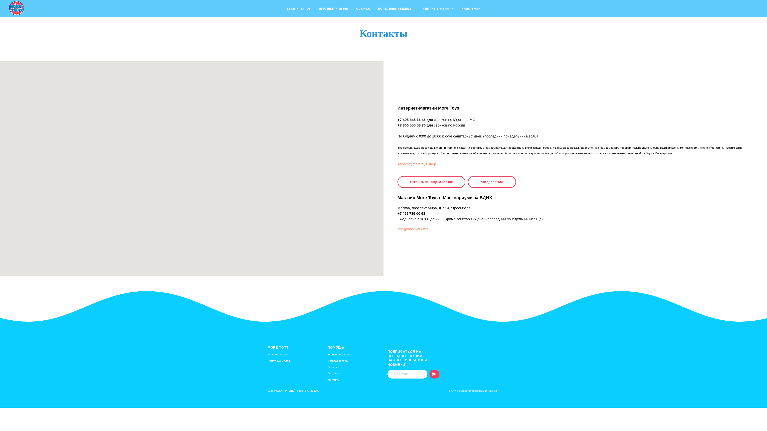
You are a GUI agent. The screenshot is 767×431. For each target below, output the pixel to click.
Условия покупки (338, 354)
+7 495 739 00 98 (411, 214)
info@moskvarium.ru (413, 229)
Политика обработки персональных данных (472, 390)
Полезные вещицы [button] (395, 8)
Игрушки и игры (278, 354)
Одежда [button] (363, 8)
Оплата (332, 367)
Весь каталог (299, 8)
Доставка (333, 373)
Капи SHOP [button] (471, 8)
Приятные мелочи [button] (437, 8)
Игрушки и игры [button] (333, 8)
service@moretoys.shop (416, 164)
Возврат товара (338, 360)
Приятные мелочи (279, 360)
